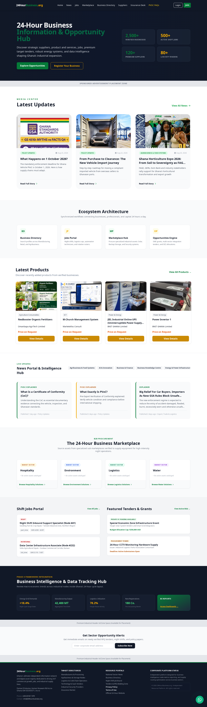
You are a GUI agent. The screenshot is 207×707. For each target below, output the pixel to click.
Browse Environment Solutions (76, 484)
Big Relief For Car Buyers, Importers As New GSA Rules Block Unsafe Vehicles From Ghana (162, 395)
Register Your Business (67, 65)
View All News (179, 105)
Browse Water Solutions (162, 484)
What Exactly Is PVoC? (94, 391)
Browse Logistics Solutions (119, 484)
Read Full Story (27, 183)
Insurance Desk (138, 5)
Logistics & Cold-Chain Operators (74, 681)
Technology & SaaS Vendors (72, 684)
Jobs (77, 5)
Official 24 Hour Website (115, 693)
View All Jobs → (93, 509)
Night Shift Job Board (114, 681)
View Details (36, 338)
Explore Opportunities (32, 65)
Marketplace (88, 5)
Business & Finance (125, 368)
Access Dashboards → (169, 606)
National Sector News (114, 674)
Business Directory (106, 5)
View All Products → (180, 272)
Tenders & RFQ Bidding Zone (117, 684)
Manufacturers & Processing (72, 674)
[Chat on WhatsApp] (200, 700)
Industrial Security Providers (72, 687)
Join (187, 5)
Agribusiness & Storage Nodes (73, 677)
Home (60, 5)
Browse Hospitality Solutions (31, 484)
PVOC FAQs (154, 5)
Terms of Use (111, 690)
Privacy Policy (111, 687)
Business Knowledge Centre (149, 368)
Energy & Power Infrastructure (178, 368)
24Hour (29, 5)
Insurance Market (68, 690)
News (69, 5)
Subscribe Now (125, 645)
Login (178, 5)
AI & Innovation (105, 368)
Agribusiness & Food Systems (82, 368)
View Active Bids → (182, 509)
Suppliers (122, 5)
